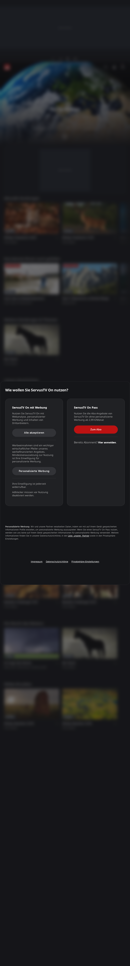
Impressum (36, 561)
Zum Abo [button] (95, 429)
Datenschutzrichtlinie (57, 561)
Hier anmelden (107, 442)
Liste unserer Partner (78, 536)
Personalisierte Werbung (34, 471)
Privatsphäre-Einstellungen (85, 561)
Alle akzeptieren (34, 432)
